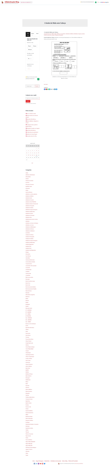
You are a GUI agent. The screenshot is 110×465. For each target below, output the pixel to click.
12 (30, 152)
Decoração (28, 279)
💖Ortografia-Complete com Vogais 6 (33, 128)
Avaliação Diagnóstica (30, 244)
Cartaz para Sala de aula (30, 259)
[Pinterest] (103, 2)
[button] (26, 2)
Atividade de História (29, 207)
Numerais (27, 385)
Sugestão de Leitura (29, 428)
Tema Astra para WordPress (79, 463)
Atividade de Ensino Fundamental (32, 203)
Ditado (27, 298)
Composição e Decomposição (31, 265)
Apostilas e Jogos (29, 186)
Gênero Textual (28, 341)
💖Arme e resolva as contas (31, 113)
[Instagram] (102, 2)
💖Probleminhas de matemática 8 (32, 132)
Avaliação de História (29, 238)
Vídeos (27, 453)
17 (26, 155)
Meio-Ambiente (28, 375)
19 (30, 155)
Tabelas (27, 430)
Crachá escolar (28, 273)
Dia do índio (28, 285)
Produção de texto (29, 399)
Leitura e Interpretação (30, 356)
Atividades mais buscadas (55, 461)
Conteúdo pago (28, 269)
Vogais (27, 455)
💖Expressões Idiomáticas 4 (31, 119)
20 (32, 155)
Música (27, 381)
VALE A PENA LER (29, 443)
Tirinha (27, 437)
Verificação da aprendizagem (31, 447)
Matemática (28, 368)
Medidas (27, 372)
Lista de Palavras (29, 366)
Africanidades (28, 176)
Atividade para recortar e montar (32, 219)
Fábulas (27, 329)
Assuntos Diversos (29, 192)
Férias (27, 331)
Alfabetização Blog (12, 2)
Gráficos (27, 345)
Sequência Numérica (29, 412)
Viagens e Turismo (29, 449)
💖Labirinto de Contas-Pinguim (31, 134)
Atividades (27, 221)
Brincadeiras (28, 254)
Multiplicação (28, 379)
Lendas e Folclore (29, 358)
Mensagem (28, 377)
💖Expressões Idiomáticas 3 (31, 130)
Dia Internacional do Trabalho (31, 288)
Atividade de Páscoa (29, 213)
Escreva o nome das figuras (31, 323)
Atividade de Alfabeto (29, 196)
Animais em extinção (29, 180)
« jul (32, 163)
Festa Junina (28, 333)
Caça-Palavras (28, 256)
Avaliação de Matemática (30, 242)
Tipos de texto (28, 435)
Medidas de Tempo (29, 374)
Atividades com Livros (30, 225)
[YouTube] (104, 2)
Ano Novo (27, 182)
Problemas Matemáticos (30, 397)
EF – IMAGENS (28, 312)
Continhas (27, 271)
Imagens (27, 350)
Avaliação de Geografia (30, 236)
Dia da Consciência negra (30, 281)
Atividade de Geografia (30, 205)
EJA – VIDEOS (28, 321)
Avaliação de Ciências (29, 234)
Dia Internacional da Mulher (31, 287)
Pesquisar (36, 86)
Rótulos (27, 408)
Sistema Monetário (29, 418)
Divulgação (28, 304)
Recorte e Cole (28, 406)
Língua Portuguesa (29, 364)
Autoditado (28, 232)
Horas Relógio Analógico (30, 346)
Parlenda (27, 395)
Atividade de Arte (29, 198)
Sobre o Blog (64, 461)
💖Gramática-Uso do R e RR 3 (31, 136)
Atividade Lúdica (29, 217)
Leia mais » (46, 84)
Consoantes (28, 267)
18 (28, 155)
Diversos (27, 300)
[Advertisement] (55, 13)
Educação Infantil (29, 308)
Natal (27, 383)
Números (27, 387)
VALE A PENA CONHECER (30, 441)
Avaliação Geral (28, 248)
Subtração (27, 426)
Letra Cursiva (28, 360)
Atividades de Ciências (30, 228)
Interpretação (28, 352)
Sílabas (27, 414)
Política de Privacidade (73, 461)
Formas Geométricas (29, 339)
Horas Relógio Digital (29, 348)
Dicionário (27, 292)
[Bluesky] (105, 2)
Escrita (27, 325)
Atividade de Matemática (30, 211)
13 (32, 152)
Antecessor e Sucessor (30, 184)
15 (36, 152)
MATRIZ (27, 370)
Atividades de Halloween (30, 230)
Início (33, 461)
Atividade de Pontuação (30, 215)
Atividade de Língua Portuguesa (31, 209)
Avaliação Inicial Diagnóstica (31, 250)
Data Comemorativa (29, 277)
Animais (27, 178)
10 (26, 152)
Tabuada (27, 432)
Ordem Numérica (29, 391)
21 (34, 155)
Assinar (28, 101)
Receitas (27, 404)
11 (28, 152)
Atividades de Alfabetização (31, 227)
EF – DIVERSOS (28, 310)
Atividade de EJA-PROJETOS (31, 201)
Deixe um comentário (61, 33)
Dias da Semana (28, 290)
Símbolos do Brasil (29, 416)
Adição (27, 172)
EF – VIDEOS (28, 314)
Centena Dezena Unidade (30, 261)
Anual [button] (37, 33)
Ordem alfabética (29, 389)
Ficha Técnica (28, 335)
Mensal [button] (32, 34)
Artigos (27, 190)
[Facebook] (101, 2)
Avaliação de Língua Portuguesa (31, 240)
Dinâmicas (27, 296)
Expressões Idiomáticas (30, 327)
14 (34, 152)
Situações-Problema (29, 420)
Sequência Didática (29, 410)
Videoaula (27, 451)
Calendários (28, 258)
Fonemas (27, 337)
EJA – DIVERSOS (29, 317)
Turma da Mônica (29, 439)
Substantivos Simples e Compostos (32, 424)
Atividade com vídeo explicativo (31, 194)
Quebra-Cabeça (28, 403)
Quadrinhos (28, 401)
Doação (27, 306)
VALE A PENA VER (29, 445)
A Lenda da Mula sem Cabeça (51, 32)
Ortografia (28, 393)
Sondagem (28, 422)
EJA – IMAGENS (28, 319)
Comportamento (29, 263)
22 (36, 155)
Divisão (27, 302)
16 (38, 152)
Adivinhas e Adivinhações (30, 174)
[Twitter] (36, 463)
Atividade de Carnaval (30, 199)
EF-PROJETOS (28, 316)
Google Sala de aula (29, 343)
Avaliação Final (28, 246)
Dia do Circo (28, 283)
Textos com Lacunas (29, 433)
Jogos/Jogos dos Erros (30, 354)
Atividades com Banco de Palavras (32, 223)
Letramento (28, 362)
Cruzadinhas (28, 275)
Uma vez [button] (28, 34)
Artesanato (28, 188)
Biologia (27, 252)
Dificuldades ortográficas (30, 294)
